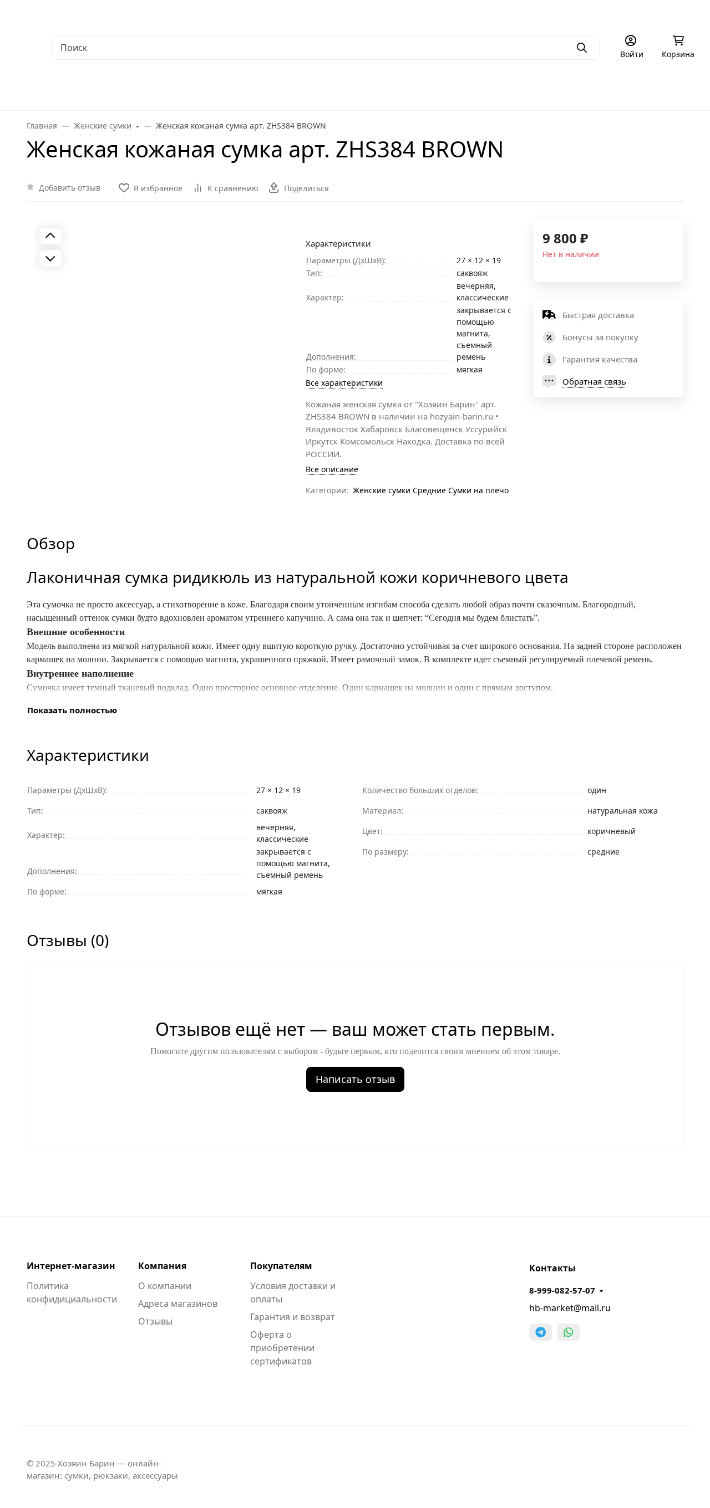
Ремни (428, 88)
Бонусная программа (416, 14)
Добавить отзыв (69, 187)
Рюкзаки (304, 88)
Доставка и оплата (252, 14)
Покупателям (281, 1265)
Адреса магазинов (177, 1303)
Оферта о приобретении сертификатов (282, 1347)
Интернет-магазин (71, 1265)
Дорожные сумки (227, 88)
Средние (429, 490)
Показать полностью (72, 709)
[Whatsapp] (568, 1332)
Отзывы (155, 1321)
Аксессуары (490, 88)
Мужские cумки (47, 88)
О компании (39, 14)
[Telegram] (540, 1332)
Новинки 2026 (677, 88)
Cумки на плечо (478, 490)
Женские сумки (135, 88)
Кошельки (368, 88)
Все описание (332, 469)
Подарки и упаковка (580, 88)
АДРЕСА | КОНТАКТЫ (115, 14)
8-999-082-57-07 (562, 1290)
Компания (162, 1265)
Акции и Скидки (332, 14)
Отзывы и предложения (516, 14)
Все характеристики (344, 382)
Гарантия (186, 14)
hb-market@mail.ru (570, 1308)
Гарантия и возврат (292, 1317)
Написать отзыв (355, 1079)
